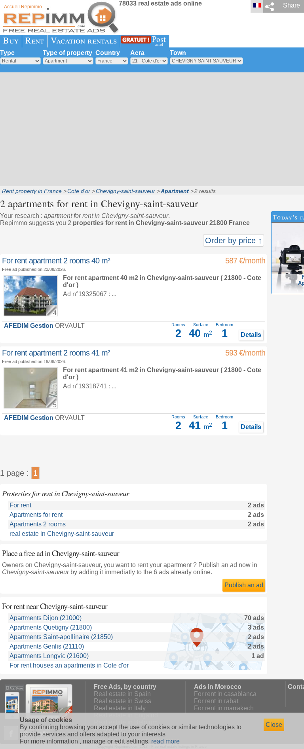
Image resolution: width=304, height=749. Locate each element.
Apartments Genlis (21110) (47, 646)
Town (178, 52)
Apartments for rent (36, 514)
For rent (20, 505)
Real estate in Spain (122, 693)
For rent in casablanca (225, 693)
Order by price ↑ (233, 240)
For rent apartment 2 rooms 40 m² (56, 260)
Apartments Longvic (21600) (49, 656)
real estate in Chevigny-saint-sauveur (62, 533)
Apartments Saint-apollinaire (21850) (61, 637)
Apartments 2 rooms (38, 524)
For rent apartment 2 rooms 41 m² (56, 352)
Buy (11, 40)
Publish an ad (243, 585)
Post (159, 40)
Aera (137, 52)
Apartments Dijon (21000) (46, 618)
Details (251, 334)
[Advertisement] (152, 128)
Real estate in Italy (120, 708)
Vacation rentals (84, 40)
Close (274, 724)
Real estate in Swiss (122, 701)
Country (107, 52)
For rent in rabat (216, 701)
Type (7, 52)
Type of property (67, 52)
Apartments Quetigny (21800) (51, 627)
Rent (34, 40)
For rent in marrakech (224, 708)
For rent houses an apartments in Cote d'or (69, 665)
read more (165, 741)
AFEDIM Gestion (28, 325)
